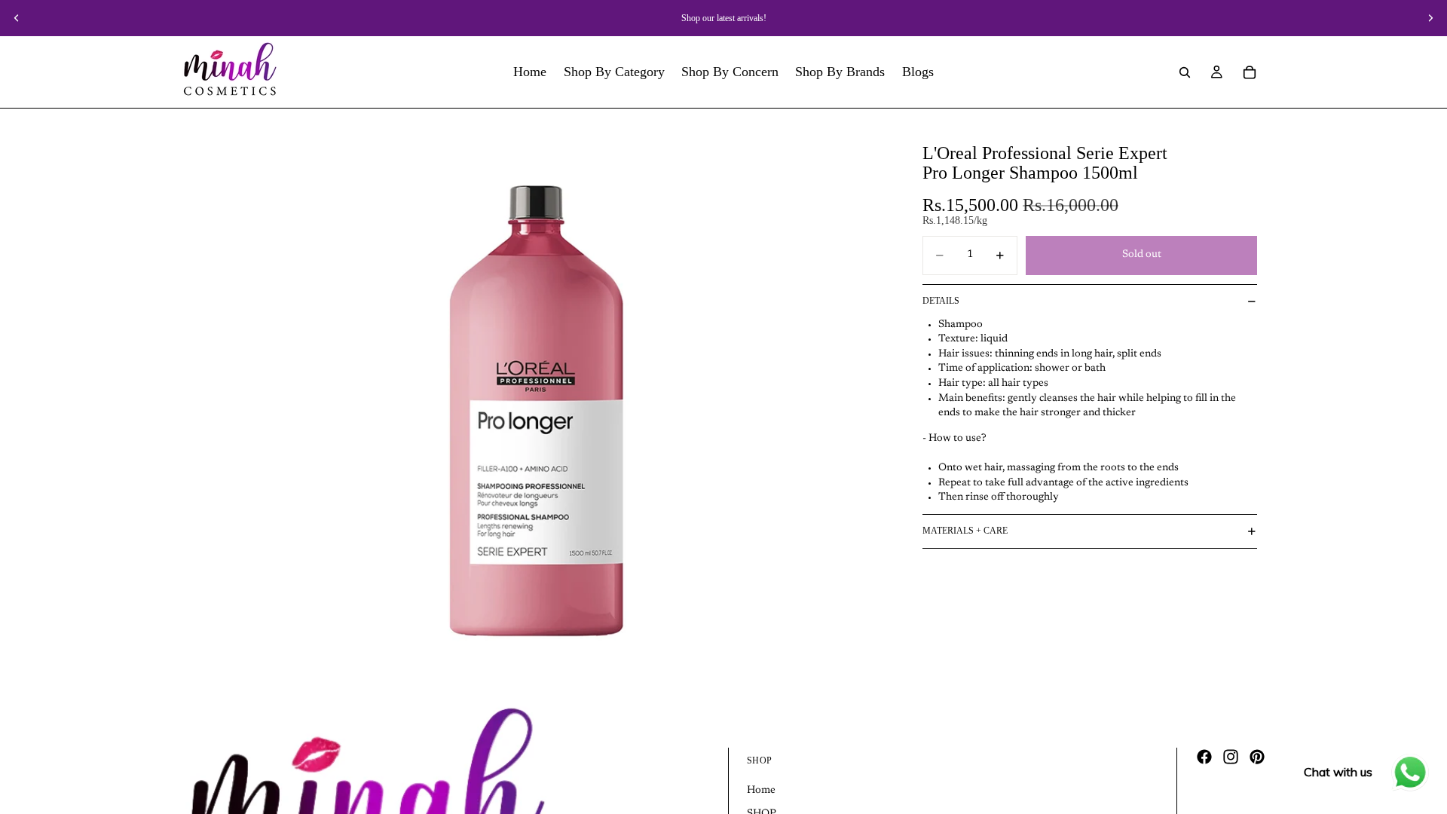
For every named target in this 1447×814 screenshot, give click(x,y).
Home (761, 790)
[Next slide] (1430, 18)
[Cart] (1249, 72)
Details (940, 300)
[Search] (1184, 72)
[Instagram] (1231, 757)
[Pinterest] (1257, 757)
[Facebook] (1204, 757)
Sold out (1141, 254)
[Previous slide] (16, 18)
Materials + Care (965, 530)
